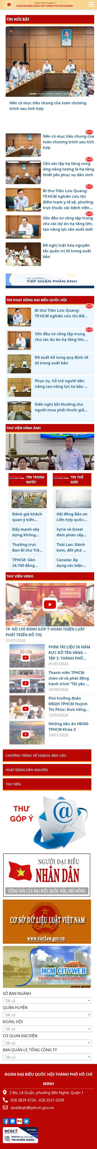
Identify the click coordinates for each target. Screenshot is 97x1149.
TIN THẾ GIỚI (76, 479)
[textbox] (47, 1000)
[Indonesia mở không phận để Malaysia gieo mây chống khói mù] (72, 499)
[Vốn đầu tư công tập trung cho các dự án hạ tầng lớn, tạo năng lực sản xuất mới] (58, 94)
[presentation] (8, 452)
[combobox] (47, 1000)
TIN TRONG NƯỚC (35, 479)
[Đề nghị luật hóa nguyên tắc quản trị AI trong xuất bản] (66, 94)
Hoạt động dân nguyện (27, 769)
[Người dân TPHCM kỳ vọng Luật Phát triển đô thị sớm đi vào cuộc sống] (27, 499)
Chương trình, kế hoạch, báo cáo (36, 755)
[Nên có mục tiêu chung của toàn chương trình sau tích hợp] (32, 94)
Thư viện (13, 784)
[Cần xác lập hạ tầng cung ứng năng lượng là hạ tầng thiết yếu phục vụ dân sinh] (41, 94)
